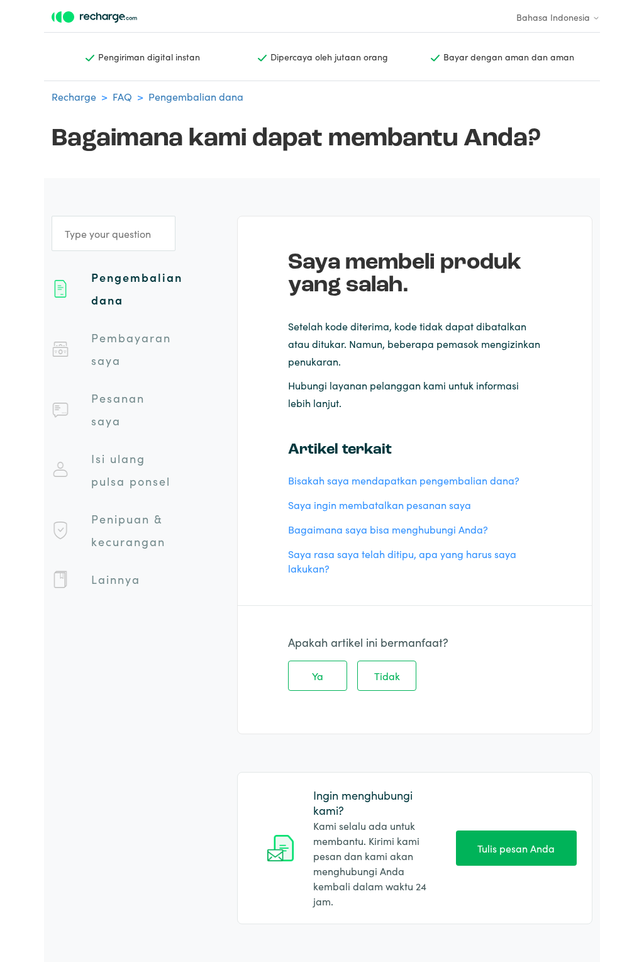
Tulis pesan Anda (516, 848)
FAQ (122, 96)
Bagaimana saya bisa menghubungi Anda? (388, 529)
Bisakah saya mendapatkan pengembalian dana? (403, 480)
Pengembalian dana (195, 96)
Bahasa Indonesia (554, 17)
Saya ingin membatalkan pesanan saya (379, 505)
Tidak (387, 676)
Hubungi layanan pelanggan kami (368, 385)
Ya (317, 676)
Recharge (74, 96)
